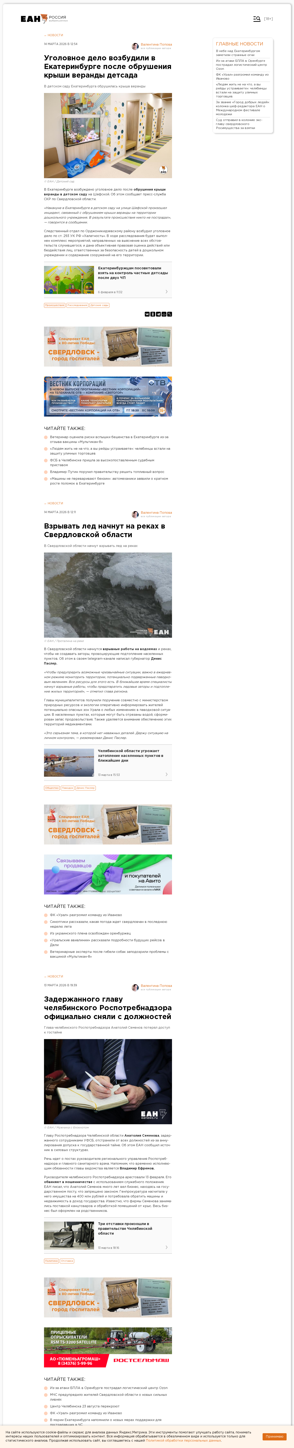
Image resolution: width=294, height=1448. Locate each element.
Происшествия (54, 305)
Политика (51, 1261)
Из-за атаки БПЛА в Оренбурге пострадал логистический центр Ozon (109, 1388)
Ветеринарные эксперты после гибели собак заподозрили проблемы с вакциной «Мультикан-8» (109, 954)
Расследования (77, 305)
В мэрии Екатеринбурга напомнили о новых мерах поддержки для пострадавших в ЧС (105, 1422)
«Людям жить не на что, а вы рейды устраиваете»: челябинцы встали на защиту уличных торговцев (110, 451)
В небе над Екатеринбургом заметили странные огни (238, 53)
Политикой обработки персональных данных (183, 1440)
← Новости (53, 35)
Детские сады (99, 305)
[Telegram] (158, 314)
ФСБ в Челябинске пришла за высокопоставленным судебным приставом (102, 463)
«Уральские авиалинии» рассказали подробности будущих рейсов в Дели (107, 943)
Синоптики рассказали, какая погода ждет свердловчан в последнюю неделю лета (108, 924)
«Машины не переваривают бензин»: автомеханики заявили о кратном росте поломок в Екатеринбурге (109, 481)
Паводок (67, 788)
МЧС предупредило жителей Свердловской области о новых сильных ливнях (108, 1397)
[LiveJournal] (169, 314)
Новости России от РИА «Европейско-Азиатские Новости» (34, 19)
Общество (52, 788)
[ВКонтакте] (147, 314)
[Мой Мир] (164, 314)
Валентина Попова (156, 44)
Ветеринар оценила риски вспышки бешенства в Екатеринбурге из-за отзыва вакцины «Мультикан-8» (109, 440)
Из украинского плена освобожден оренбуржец (90, 933)
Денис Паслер (86, 788)
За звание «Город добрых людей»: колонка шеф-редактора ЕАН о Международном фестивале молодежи (243, 108)
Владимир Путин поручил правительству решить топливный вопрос (107, 472)
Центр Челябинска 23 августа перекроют (85, 1406)
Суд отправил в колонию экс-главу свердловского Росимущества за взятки (239, 124)
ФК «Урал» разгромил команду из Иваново (86, 915)
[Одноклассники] (152, 314)
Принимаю (274, 1436)
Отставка (67, 1261)
